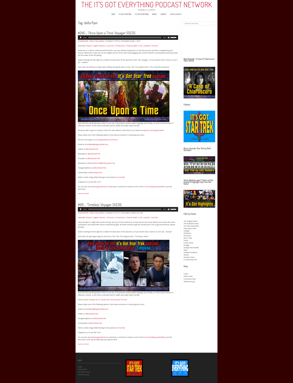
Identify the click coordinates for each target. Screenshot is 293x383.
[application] (128, 37)
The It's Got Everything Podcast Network (146, 4)
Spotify (146, 46)
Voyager (187, 231)
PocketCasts (120, 46)
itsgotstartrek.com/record (107, 140)
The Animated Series (191, 223)
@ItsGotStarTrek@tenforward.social (101, 163)
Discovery (187, 235)
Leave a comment (83, 193)
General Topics (189, 257)
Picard (186, 240)
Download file (83, 41)
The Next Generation (191, 226)
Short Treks (188, 238)
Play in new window (97, 41)
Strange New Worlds (191, 247)
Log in (186, 274)
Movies (186, 255)
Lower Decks (188, 243)
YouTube (154, 46)
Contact (163, 14)
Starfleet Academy (190, 252)
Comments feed (190, 279)
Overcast (110, 46)
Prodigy (186, 245)
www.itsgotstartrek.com (100, 186)
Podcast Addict (132, 46)
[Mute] (169, 37)
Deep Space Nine (190, 228)
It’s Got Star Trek (125, 14)
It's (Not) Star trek (190, 259)
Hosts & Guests (176, 14)
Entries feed (188, 276)
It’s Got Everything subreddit (153, 186)
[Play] (81, 37)
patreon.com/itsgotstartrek (154, 130)
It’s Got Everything (142, 14)
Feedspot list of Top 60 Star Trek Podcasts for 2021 (108, 300)
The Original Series (190, 221)
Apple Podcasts (99, 46)
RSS (141, 46)
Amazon (89, 46)
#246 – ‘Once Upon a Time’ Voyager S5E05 (106, 32)
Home (113, 14)
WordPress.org (189, 281)
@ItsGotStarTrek (92, 149)
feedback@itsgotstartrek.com (97, 144)
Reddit (154, 14)
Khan (185, 250)
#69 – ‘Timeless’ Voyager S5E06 (100, 204)
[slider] (174, 37)
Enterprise (187, 233)
